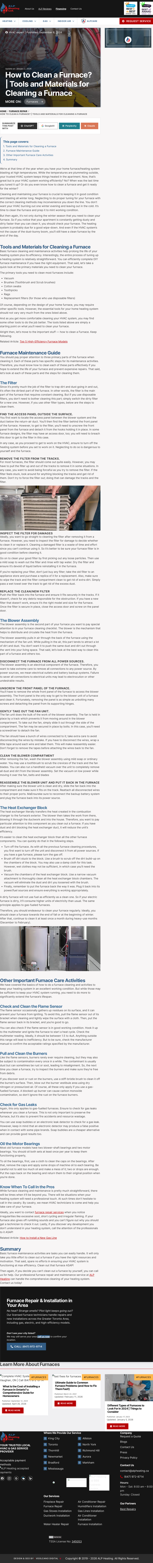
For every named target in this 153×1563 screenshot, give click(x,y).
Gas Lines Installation (91, 1510)
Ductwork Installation (57, 1515)
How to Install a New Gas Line (38, 1237)
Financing (61, 8)
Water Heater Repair (56, 1524)
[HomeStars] (23, 1478)
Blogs (123, 1441)
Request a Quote (130, 1436)
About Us (29, 8)
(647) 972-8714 (134, 1476)
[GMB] (16, 1478)
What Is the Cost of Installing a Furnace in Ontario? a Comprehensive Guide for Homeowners (21, 1391)
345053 (77, 1541)
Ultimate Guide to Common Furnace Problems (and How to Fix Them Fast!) (76, 1385)
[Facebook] (2, 1478)
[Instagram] (9, 1478)
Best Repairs (128, 1509)
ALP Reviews (45, 8)
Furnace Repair (18, 111)
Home (3, 111)
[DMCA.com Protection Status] (55, 1537)
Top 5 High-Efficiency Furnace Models (44, 341)
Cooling (27, 21)
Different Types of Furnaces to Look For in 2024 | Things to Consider (125, 1408)
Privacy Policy (128, 1457)
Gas (45, 21)
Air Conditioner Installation (87, 1517)
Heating (7, 21)
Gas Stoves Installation (58, 1510)
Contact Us (76, 8)
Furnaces (32, 101)
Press (123, 1452)
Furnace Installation (90, 1524)
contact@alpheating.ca (134, 1470)
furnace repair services (49, 1212)
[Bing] (30, 1478)
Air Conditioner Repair (91, 1501)
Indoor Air (64, 21)
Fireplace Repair (54, 1501)
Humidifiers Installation (92, 1506)
